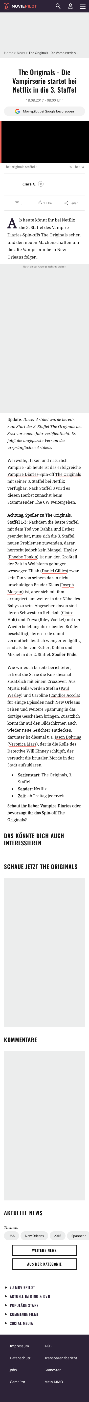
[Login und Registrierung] (70, 6)
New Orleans (34, 1236)
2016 (57, 1236)
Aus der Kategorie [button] (44, 1264)
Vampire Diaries (22, 474)
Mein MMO (53, 1381)
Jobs (13, 1369)
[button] (44, 203)
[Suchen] (58, 6)
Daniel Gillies (54, 571)
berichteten (59, 667)
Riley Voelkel (52, 619)
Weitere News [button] (44, 1250)
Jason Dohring (68, 737)
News (21, 53)
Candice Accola (64, 695)
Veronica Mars (22, 744)
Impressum (19, 1346)
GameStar (52, 1369)
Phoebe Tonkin (23, 557)
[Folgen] (41, 184)
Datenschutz (20, 1357)
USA (11, 1236)
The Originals (68, 474)
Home (8, 53)
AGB (47, 1346)
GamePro (17, 1381)
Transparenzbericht (60, 1357)
